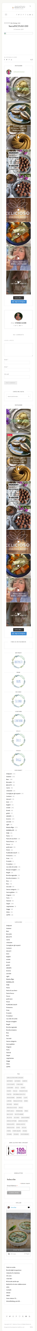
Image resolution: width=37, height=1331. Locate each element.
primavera (19, 1111)
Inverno (8, 819)
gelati (8, 813)
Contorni (9, 796)
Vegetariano (25, 1134)
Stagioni (8, 895)
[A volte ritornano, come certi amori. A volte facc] (18, 186)
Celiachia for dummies (13, 1273)
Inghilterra (10, 1097)
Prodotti (8, 861)
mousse (9, 1104)
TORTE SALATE (17, 1131)
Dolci (7, 802)
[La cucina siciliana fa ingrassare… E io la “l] (18, 113)
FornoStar (13, 1207)
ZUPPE (8, 915)
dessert (8, 799)
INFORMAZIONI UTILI (19, 1094)
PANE (7, 833)
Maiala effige (10, 827)
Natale (16, 1104)
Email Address (12, 1186)
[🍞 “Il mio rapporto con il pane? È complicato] (18, 282)
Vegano (16, 1134)
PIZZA (8, 850)
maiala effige (18, 1101)
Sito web (6, 374)
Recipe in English (11, 870)
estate (8, 807)
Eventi (8, 810)
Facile (15, 1091)
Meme (26, 1101)
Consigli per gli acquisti (13, 793)
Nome (6, 359)
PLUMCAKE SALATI (11, 853)
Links (7, 1287)
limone (9, 1101)
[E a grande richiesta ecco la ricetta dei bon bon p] (18, 161)
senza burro (25, 1117)
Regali (8, 872)
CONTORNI (10, 1087)
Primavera (9, 855)
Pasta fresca (10, 841)
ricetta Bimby (19, 1114)
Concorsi (20, 1084)
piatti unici (9, 847)
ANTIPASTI (10, 1081)
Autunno (8, 776)
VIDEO (8, 1295)
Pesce (8, 844)
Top (31, 1327)
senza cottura (11, 1121)
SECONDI (16, 1117)
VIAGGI (8, 1293)
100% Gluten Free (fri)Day (15, 1077)
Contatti (8, 1290)
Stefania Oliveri (11, 57)
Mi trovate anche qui (12, 1281)
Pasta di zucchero (11, 839)
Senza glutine (10, 892)
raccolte (10, 1114)
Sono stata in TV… (11, 1298)
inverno (19, 1097)
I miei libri (9, 1278)
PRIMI (26, 1111)
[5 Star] (9, 23)
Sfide (18, 1127)
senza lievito (20, 1124)
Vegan (8, 903)
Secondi (8, 887)
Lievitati (8, 822)
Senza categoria (11, 889)
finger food (23, 1091)
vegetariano (10, 906)
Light (7, 824)
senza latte (10, 1124)
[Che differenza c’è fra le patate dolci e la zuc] (18, 234)
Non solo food (12, 1107)
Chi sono (9, 1276)
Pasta (8, 836)
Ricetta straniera (11, 878)
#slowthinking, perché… (13, 1301)
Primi (7, 858)
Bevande (9, 782)
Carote (25, 1081)
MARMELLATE (10, 830)
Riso (7, 881)
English (8, 805)
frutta (9, 1094)
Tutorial (8, 901)
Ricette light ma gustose (13, 1270)
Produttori (9, 864)
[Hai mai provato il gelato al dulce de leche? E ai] (18, 89)
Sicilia (24, 1127)
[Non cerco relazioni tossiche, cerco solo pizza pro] (18, 258)
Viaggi (8, 909)
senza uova (10, 1127)
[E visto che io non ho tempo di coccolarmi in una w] (18, 137)
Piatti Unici (10, 1111)
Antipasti (9, 774)
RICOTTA (9, 1117)
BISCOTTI (9, 785)
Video (8, 912)
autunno (17, 1081)
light (25, 1097)
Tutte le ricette (10, 1267)
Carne (8, 788)
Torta (7, 898)
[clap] (9, 1254)
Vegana (9, 1134)
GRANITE (8, 816)
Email (6, 367)
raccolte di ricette (11, 867)
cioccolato (10, 1084)
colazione (9, 791)
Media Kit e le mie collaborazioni (16, 1284)
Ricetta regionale (11, 875)
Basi (7, 779)
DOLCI (17, 1087)
